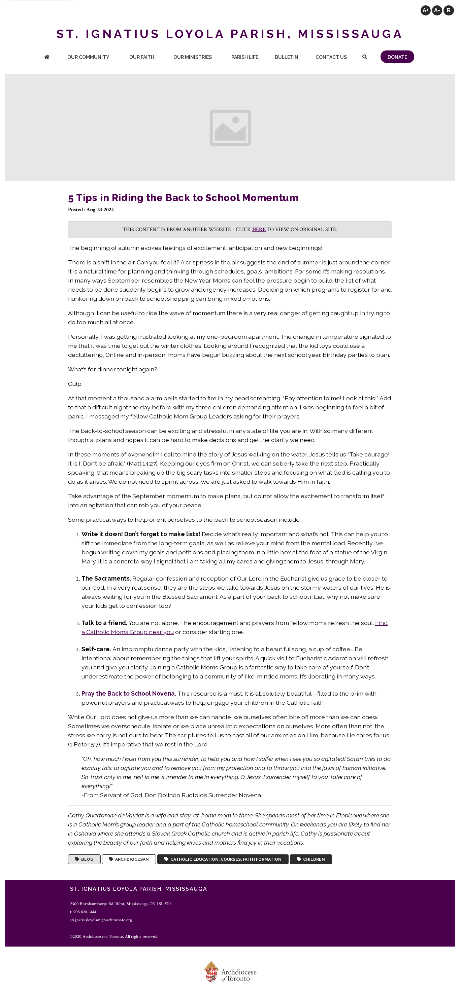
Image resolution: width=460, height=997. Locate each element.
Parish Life (244, 57)
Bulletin (286, 57)
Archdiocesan (131, 859)
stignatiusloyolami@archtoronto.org (101, 920)
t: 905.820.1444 (83, 912)
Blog (86, 859)
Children (313, 859)
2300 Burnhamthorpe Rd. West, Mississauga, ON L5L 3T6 (120, 904)
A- (437, 10)
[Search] (364, 57)
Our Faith (141, 57)
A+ (426, 10)
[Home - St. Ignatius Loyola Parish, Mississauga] (47, 57)
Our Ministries (192, 57)
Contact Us (331, 57)
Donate (397, 57)
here (259, 229)
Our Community (88, 57)
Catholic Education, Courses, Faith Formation (225, 859)
